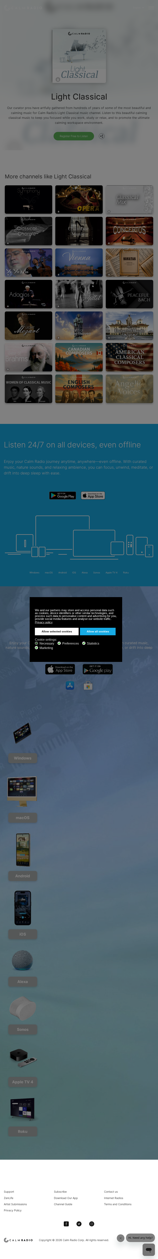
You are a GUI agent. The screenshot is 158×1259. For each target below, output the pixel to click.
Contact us (111, 1191)
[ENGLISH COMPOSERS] (79, 389)
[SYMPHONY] (28, 199)
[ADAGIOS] (28, 294)
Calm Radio (23, 7)
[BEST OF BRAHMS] (28, 357)
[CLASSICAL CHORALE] (28, 231)
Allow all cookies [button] (98, 631)
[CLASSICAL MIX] (129, 199)
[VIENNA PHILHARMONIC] (79, 262)
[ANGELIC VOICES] (129, 389)
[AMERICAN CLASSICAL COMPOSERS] (129, 357)
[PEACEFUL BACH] (129, 294)
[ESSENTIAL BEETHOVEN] (79, 325)
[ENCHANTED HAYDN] (129, 325)
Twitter (79, 1223)
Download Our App (66, 1198)
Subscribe (60, 1191)
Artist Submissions (15, 1204)
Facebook (66, 1223)
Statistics (93, 643)
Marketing (46, 647)
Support (9, 1191)
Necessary (47, 643)
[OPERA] (79, 199)
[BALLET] (79, 294)
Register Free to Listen (74, 136)
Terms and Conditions (117, 1204)
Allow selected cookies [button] (57, 631)
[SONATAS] (129, 262)
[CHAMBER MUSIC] (79, 231)
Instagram (91, 1223)
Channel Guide (63, 1204)
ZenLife (8, 1198)
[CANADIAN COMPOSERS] (79, 357)
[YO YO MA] (28, 262)
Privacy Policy (13, 1210)
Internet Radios (113, 1198)
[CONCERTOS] (129, 231)
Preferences (70, 643)
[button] (112, 619)
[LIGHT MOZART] (28, 325)
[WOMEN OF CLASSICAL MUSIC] (28, 389)
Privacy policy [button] (44, 622)
